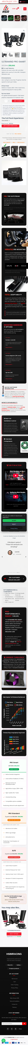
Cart (15, 981)
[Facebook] (7, 1028)
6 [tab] (16, 572)
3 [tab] (11, 572)
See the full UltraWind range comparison (14, 896)
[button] (23, 30)
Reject (14, 524)
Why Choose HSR (14, 998)
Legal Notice (14, 1039)
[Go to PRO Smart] (6, 150)
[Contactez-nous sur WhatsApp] (3, 1040)
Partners (14, 1007)
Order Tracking (14, 984)
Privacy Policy (14, 987)
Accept (14, 520)
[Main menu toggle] (24, 8)
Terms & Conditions (14, 1001)
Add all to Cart (10, 126)
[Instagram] (11, 1028)
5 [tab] (15, 572)
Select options (14, 934)
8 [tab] (19, 572)
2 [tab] (10, 572)
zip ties (23, 303)
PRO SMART (7, 142)
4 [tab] (13, 572)
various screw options (11, 303)
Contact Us (14, 1004)
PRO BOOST (21, 142)
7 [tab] (18, 572)
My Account (14, 978)
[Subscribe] (24, 1023)
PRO (14, 142)
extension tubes (12, 407)
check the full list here (18, 396)
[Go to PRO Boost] (22, 150)
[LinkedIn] (15, 1028)
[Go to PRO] (14, 150)
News (20, 1028)
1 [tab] (8, 572)
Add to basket (18, 101)
